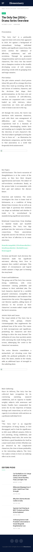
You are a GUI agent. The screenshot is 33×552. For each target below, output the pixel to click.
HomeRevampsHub (8, 245)
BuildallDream (22, 248)
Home (3, 8)
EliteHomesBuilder (23, 245)
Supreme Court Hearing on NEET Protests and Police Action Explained (21, 510)
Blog (3, 13)
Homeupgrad (6, 251)
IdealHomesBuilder (9, 248)
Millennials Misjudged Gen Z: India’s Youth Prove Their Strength (22, 489)
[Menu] (3, 3)
